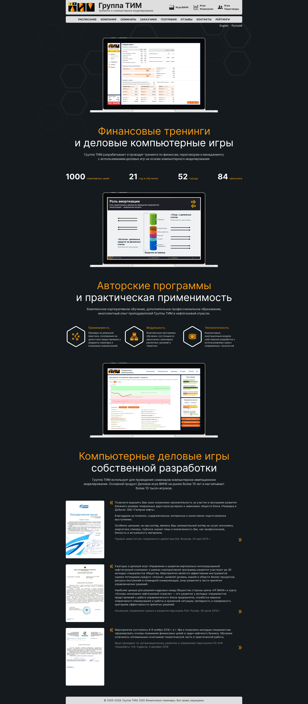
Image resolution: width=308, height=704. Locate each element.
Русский (237, 25)
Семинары (128, 19)
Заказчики (148, 19)
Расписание (87, 19)
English (224, 25)
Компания (108, 19)
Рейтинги (223, 19)
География (169, 19)
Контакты (204, 19)
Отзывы (186, 19)
